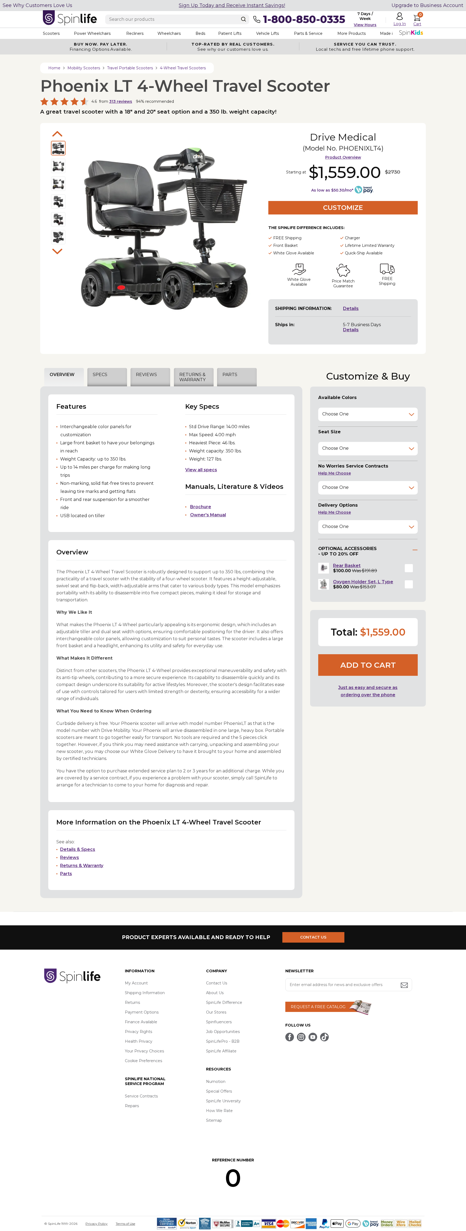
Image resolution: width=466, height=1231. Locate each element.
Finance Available (141, 1021)
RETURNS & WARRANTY (192, 377)
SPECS (100, 374)
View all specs (201, 469)
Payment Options (142, 1012)
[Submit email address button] (405, 986)
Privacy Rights (138, 1031)
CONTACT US (313, 937)
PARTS (229, 374)
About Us (215, 992)
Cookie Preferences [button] (143, 1060)
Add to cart (368, 665)
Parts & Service (308, 33)
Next (57, 251)
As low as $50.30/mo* (332, 190)
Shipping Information (145, 992)
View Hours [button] (365, 24)
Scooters (51, 33)
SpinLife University (223, 1101)
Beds (200, 33)
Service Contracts (141, 1096)
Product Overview (343, 157)
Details (351, 308)
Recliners (134, 33)
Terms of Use (125, 1224)
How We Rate (219, 1110)
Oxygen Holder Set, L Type (363, 581)
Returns (132, 1002)
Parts (66, 873)
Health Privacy (138, 1041)
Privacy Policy (96, 1224)
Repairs (132, 1105)
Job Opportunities (223, 1031)
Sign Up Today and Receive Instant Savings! (232, 5)
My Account (136, 983)
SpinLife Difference (224, 1002)
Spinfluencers (219, 1021)
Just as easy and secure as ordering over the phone (368, 691)
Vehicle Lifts (267, 33)
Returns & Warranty (81, 865)
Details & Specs (77, 849)
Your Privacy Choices (144, 1051)
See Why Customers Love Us (37, 5)
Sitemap (214, 1120)
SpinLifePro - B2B (222, 1041)
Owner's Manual (208, 514)
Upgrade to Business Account (427, 5)
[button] (409, 568)
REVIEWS (146, 374)
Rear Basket (347, 565)
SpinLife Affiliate (221, 1051)
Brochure (200, 506)
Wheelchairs (169, 33)
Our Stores (216, 1012)
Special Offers (219, 1091)
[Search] (243, 19)
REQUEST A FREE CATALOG (318, 1006)
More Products (351, 33)
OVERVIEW (62, 374)
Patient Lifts (229, 33)
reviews (120, 101)
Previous (57, 134)
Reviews (69, 857)
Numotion (215, 1081)
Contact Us (216, 983)
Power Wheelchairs (92, 33)
